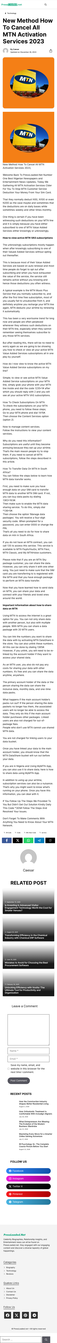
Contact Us (11, 1291)
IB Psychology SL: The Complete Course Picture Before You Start (34, 1145)
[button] (45, 5)
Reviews (9, 1274)
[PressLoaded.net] (11, 4)
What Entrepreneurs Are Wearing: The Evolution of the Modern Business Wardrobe (34, 1123)
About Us (10, 1288)
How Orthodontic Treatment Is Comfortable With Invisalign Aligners (35, 1112)
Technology (11, 1271)
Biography (10, 1267)
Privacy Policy (12, 1298)
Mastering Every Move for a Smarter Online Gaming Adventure (35, 1135)
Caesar (16, 49)
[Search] (46, 1339)
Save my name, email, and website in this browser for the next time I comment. (28, 1068)
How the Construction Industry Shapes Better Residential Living (34, 1102)
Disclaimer (10, 1295)
